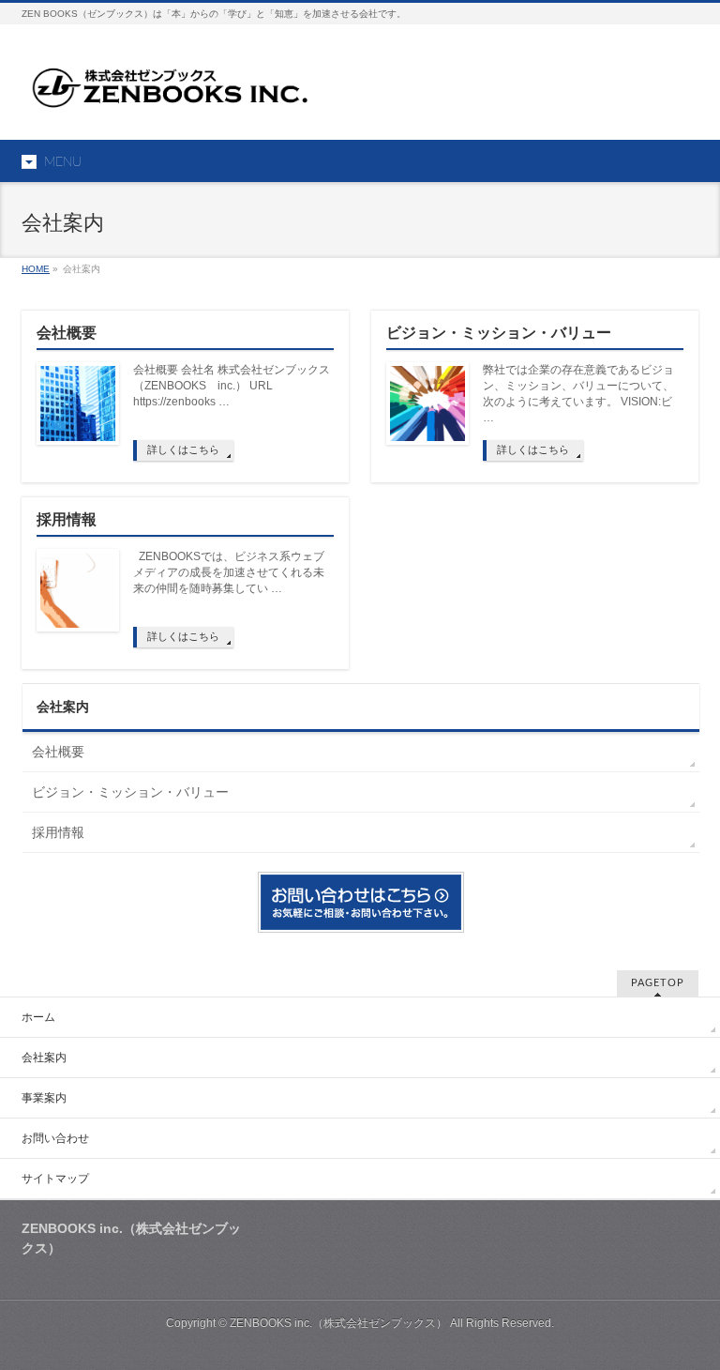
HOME (36, 269)
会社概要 (67, 333)
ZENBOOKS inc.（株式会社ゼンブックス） (338, 1323)
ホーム (38, 1017)
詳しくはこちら (183, 449)
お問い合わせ (55, 1138)
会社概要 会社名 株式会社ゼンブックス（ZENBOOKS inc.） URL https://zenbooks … (231, 385)
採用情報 (67, 519)
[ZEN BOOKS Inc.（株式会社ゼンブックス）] (174, 90)
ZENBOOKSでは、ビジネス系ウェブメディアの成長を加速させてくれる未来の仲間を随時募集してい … (228, 572)
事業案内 (44, 1097)
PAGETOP (657, 983)
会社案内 (63, 706)
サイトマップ (55, 1178)
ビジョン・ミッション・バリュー (498, 333)
